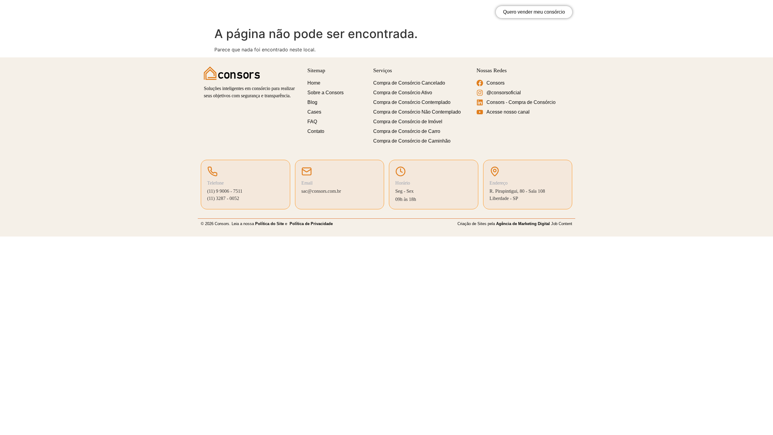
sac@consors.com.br (321, 191)
